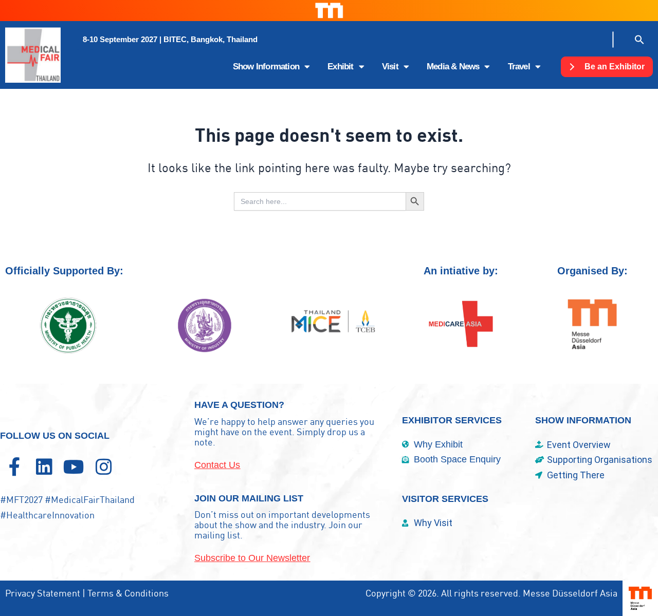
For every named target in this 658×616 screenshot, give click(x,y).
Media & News (453, 66)
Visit (390, 66)
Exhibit (340, 66)
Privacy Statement (42, 593)
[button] (170, 39)
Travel (519, 66)
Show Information (266, 66)
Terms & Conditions (128, 593)
